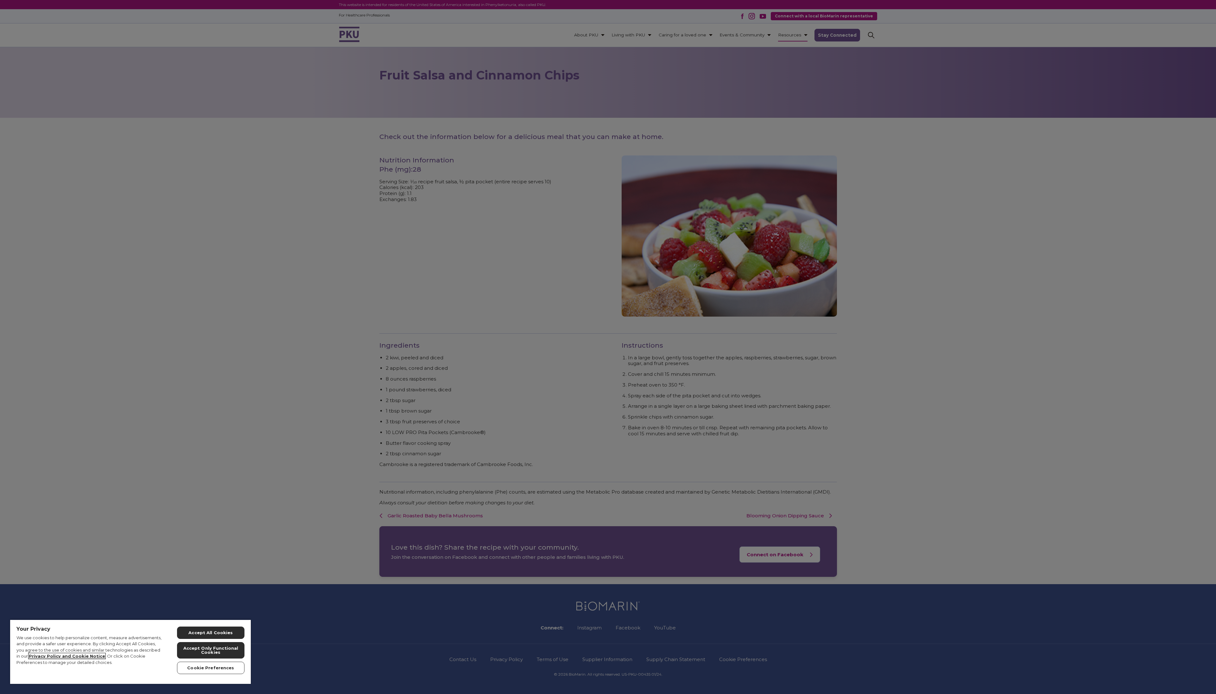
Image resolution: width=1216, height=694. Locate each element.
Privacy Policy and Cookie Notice (67, 656)
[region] (130, 651)
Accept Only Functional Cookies (210, 650)
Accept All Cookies (210, 632)
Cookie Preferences (210, 667)
